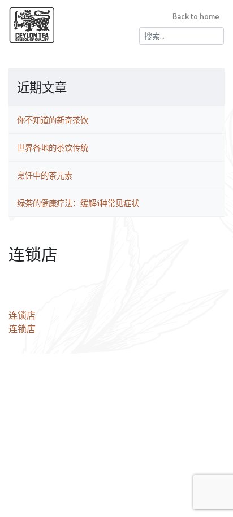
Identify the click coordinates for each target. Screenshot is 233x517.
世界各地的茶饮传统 (52, 147)
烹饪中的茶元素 (44, 175)
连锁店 (22, 315)
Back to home (195, 16)
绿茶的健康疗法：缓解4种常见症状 (78, 203)
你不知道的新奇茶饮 (52, 120)
